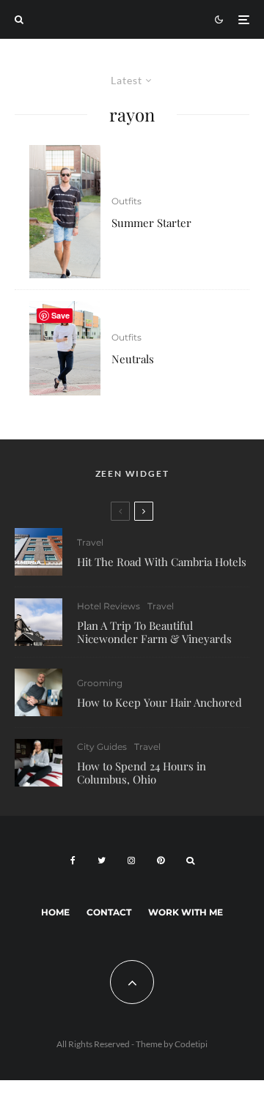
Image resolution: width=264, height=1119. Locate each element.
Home (55, 912)
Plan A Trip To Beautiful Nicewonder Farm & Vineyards (154, 632)
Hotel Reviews (108, 606)
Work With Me (185, 912)
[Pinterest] (160, 860)
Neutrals (132, 358)
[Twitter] (102, 860)
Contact (109, 912)
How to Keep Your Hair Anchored (159, 702)
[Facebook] (73, 860)
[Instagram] (131, 860)
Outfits (126, 201)
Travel (90, 542)
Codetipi (191, 1043)
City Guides (102, 746)
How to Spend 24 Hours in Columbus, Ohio (141, 772)
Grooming (99, 682)
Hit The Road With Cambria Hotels (161, 561)
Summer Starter (151, 222)
